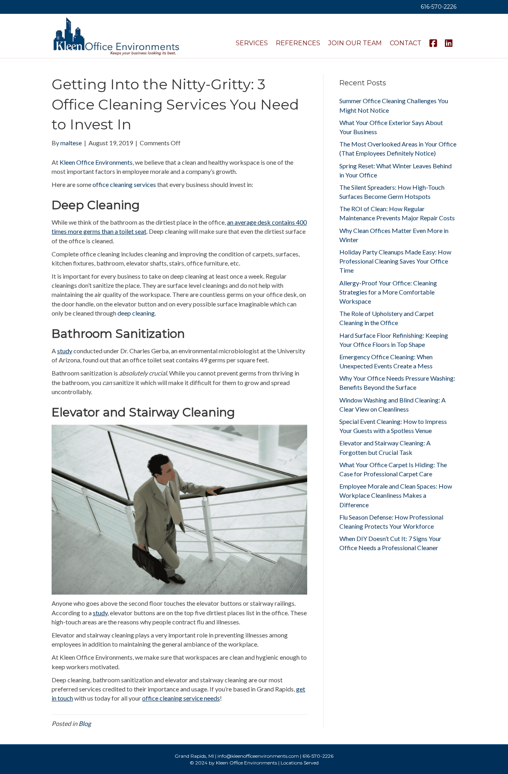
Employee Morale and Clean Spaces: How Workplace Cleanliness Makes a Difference (395, 495)
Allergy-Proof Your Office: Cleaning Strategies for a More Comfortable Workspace (388, 292)
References (298, 43)
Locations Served (300, 763)
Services (252, 43)
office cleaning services (124, 184)
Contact (405, 43)
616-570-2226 (438, 6)
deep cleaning (136, 313)
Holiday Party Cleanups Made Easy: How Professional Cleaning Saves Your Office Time (395, 261)
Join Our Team (355, 43)
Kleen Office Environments (96, 162)
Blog (85, 723)
